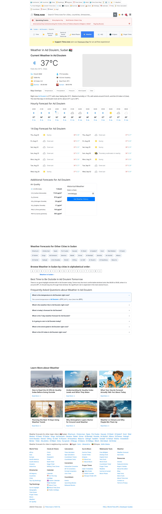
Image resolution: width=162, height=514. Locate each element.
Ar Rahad (109, 439)
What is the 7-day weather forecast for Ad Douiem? (51, 316)
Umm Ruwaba (55, 260)
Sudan (36, 29)
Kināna (116, 439)
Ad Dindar (112, 441)
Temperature (49, 91)
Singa (43, 255)
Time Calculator (70, 452)
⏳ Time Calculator (121, 6)
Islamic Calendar (53, 480)
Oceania (32, 464)
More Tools (120, 476)
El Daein (122, 251)
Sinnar (80, 255)
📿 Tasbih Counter (88, 473)
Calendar (104, 6)
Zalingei (88, 439)
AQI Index (120, 455)
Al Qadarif (93, 251)
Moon (31, 497)
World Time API (112, 507)
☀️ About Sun (86, 459)
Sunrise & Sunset (105, 471)
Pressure (71, 91)
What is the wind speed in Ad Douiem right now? (50, 327)
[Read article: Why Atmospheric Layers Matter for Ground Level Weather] (81, 408)
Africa (31, 452)
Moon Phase (104, 473)
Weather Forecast (122, 452)
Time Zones (77, 2)
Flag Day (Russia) (98, 24)
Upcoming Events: (42, 20)
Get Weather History (81, 199)
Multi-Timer (50, 462)
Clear (91, 91)
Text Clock (103, 459)
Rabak (72, 255)
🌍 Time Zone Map (95, 2)
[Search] (115, 14)
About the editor (122, 469)
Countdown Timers (71, 457)
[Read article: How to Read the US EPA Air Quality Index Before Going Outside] (47, 379)
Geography (32, 490)
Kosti (102, 251)
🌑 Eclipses (65, 6)
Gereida (99, 255)
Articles (119, 462)
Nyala (55, 251)
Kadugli (44, 260)
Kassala (74, 251)
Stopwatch (50, 457)
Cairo (79, 444)
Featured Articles (122, 464)
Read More (36, 396)
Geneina (63, 255)
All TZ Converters (70, 469)
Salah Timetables (87, 469)
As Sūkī (83, 260)
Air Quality (32, 502)
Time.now (37, 14)
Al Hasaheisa (103, 260)
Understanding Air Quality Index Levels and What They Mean (79, 391)
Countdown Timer (105, 464)
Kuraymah (65, 441)
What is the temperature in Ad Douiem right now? (51, 295)
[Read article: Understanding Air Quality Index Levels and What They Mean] (81, 379)
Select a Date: (72, 190)
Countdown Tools (70, 459)
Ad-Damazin (53, 255)
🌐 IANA (86, 2)
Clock (88, 6)
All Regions (33, 473)
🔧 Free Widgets (35, 6)
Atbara (118, 255)
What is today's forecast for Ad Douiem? (47, 310)
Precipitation (61, 91)
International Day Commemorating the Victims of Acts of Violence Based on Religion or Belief (62, 24)
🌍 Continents (34, 2)
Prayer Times (33, 494)
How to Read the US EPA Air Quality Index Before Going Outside (46, 391)
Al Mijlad (53, 441)
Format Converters (70, 471)
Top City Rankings (35, 480)
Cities (31, 478)
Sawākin (95, 439)
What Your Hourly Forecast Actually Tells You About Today (113, 391)
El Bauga (74, 441)
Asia (30, 455)
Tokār (38, 441)
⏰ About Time (51, 485)
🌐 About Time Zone (53, 487)
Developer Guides (126, 507)
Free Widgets (104, 452)
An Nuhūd (109, 255)
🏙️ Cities (52, 2)
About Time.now (122, 478)
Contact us (120, 480)
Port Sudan (64, 251)
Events (67, 480)
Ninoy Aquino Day (57, 20)
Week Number (51, 483)
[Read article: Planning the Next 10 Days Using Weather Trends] (47, 408)
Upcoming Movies (70, 483)
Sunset (81, 6)
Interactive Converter (71, 466)
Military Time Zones (53, 466)
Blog (118, 471)
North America (34, 459)
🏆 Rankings (60, 2)
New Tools (120, 473)
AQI (59, 6)
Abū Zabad (104, 441)
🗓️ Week (50, 9)
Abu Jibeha (44, 441)
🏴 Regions (68, 2)
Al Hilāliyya (89, 441)
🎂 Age (56, 9)
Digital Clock (104, 457)
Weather (32, 499)
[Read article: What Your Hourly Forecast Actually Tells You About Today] (115, 379)
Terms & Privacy (122, 483)
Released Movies (70, 485)
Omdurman (46, 251)
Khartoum (35, 251)
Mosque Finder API (89, 476)
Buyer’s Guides (122, 466)
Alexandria (86, 444)
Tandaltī (102, 439)
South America (34, 462)
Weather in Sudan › (47, 274)
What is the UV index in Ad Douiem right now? (49, 332)
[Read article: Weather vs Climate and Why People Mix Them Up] (115, 408)
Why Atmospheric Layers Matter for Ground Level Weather (79, 421)
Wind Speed (82, 91)
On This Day (52, 476)
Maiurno (114, 260)
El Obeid (83, 251)
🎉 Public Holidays (53, 490)
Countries (32, 476)
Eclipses (84, 457)
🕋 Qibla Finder (87, 471)
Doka (59, 441)
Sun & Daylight (34, 487)
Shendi (66, 260)
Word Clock (103, 462)
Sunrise (73, 6)
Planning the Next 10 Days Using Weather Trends (45, 421)
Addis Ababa (105, 444)
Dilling (74, 260)
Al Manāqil (89, 255)
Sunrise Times (86, 452)
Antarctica (32, 466)
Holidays (95, 6)
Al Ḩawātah (124, 439)
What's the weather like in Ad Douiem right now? (50, 305)
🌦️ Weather (117, 2)
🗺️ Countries (44, 2)
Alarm (43, 9)
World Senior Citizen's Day (74, 20)
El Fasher (35, 255)
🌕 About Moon (87, 462)
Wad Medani (112, 251)
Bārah (97, 441)
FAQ (111, 6)
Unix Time (68, 473)
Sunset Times (86, 455)
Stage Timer (51, 464)
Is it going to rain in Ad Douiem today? (46, 321)
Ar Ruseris (92, 260)
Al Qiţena (81, 441)
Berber (31, 441)
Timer (49, 459)
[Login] (122, 14)
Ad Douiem (43, 29)
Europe (31, 457)
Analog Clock (104, 455)
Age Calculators (70, 455)
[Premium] (119, 14)
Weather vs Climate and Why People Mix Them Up (112, 421)
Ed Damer (35, 260)
